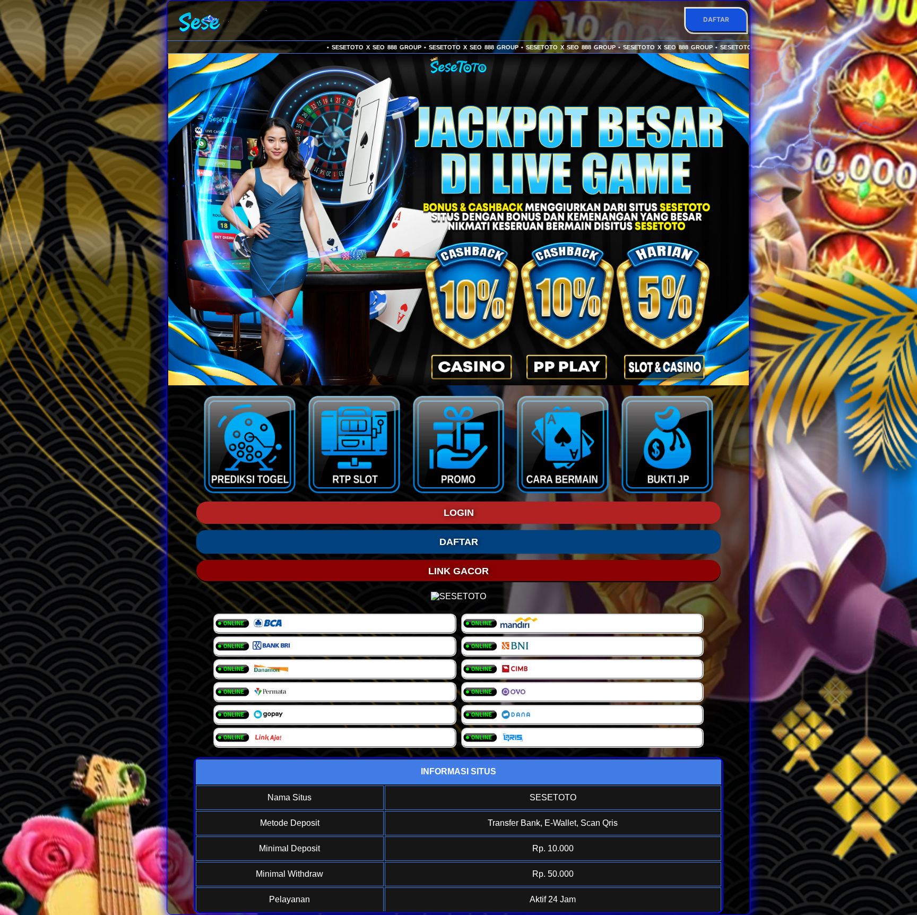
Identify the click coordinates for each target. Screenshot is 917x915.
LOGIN (459, 512)
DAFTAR (716, 19)
